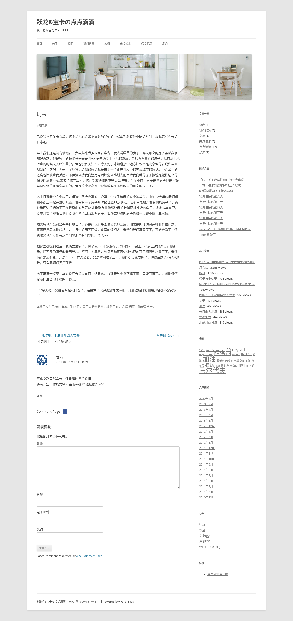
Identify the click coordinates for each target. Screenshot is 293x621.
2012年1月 (206, 442)
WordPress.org (209, 547)
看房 (125, 307)
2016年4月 (206, 409)
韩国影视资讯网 (217, 574)
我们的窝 (88, 44)
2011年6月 (206, 481)
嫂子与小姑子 (208, 278)
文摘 (107, 44)
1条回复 (42, 125)
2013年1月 (206, 420)
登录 (202, 530)
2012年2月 (206, 437)
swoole (236, 354)
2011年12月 (207, 448)
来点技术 (125, 44)
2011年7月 (206, 475)
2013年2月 (206, 415)
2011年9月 (206, 464)
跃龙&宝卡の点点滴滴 (66, 22)
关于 (55, 44)
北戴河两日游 (208, 322)
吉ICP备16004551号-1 (82, 602)
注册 (202, 525)
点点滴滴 (146, 44)
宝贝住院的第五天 (211, 202)
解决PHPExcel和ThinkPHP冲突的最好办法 (227, 284)
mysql (238, 349)
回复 (40, 395)
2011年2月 (206, 492)
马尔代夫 (212, 370)
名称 (40, 494)
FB (117, 307)
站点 (40, 529)
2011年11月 (207, 453)
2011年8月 (206, 470)
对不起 (235, 360)
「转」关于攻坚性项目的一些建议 (221, 180)
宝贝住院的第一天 (211, 224)
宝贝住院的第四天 (211, 207)
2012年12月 (207, 426)
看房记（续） (168, 335)
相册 (70, 44)
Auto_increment (215, 350)
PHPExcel (222, 353)
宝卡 (150, 307)
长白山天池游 (208, 311)
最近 (202, 306)
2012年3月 (206, 431)
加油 (209, 359)
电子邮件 (43, 512)
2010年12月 (207, 497)
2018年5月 (206, 404)
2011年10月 (207, 459)
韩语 (252, 365)
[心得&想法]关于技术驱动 (216, 191)
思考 (202, 125)
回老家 (220, 360)
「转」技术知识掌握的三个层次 (220, 185)
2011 (202, 350)
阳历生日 (244, 365)
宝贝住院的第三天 (211, 213)
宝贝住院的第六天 (211, 196)
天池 (227, 360)
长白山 (234, 365)
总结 (242, 360)
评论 (40, 443)
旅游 (248, 360)
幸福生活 (205, 317)
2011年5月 (206, 486)
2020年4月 (206, 398)
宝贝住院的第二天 (211, 218)
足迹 (165, 44)
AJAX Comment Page (89, 555)
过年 (226, 365)
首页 (39, 44)
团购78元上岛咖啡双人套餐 (58, 335)
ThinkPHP (246, 354)
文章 (205, 536)
